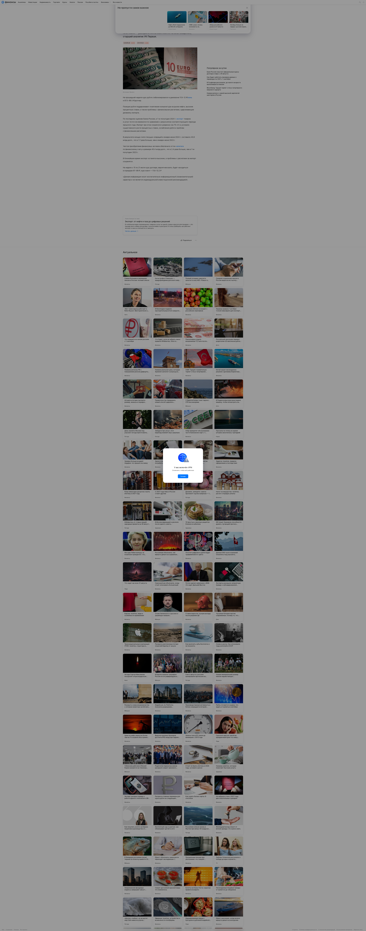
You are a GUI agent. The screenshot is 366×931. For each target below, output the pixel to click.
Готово (183, 476)
